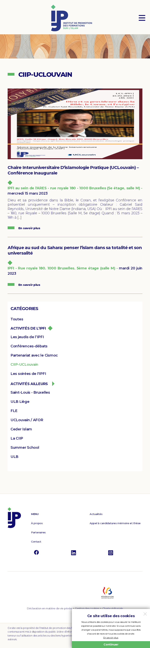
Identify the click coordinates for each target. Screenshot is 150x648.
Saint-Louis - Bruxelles (30, 392)
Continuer (111, 644)
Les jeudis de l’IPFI (27, 337)
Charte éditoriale (112, 608)
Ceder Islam (21, 429)
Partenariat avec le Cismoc (34, 355)
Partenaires (38, 532)
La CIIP (17, 438)
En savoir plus (110, 637)
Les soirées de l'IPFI (28, 374)
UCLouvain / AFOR (27, 420)
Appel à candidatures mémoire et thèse (115, 523)
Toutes (17, 319)
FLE (14, 411)
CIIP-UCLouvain (24, 364)
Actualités (96, 514)
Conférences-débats (29, 346)
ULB (14, 457)
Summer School (25, 447)
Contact (36, 541)
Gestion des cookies (87, 608)
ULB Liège (20, 402)
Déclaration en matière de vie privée (49, 608)
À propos (37, 523)
